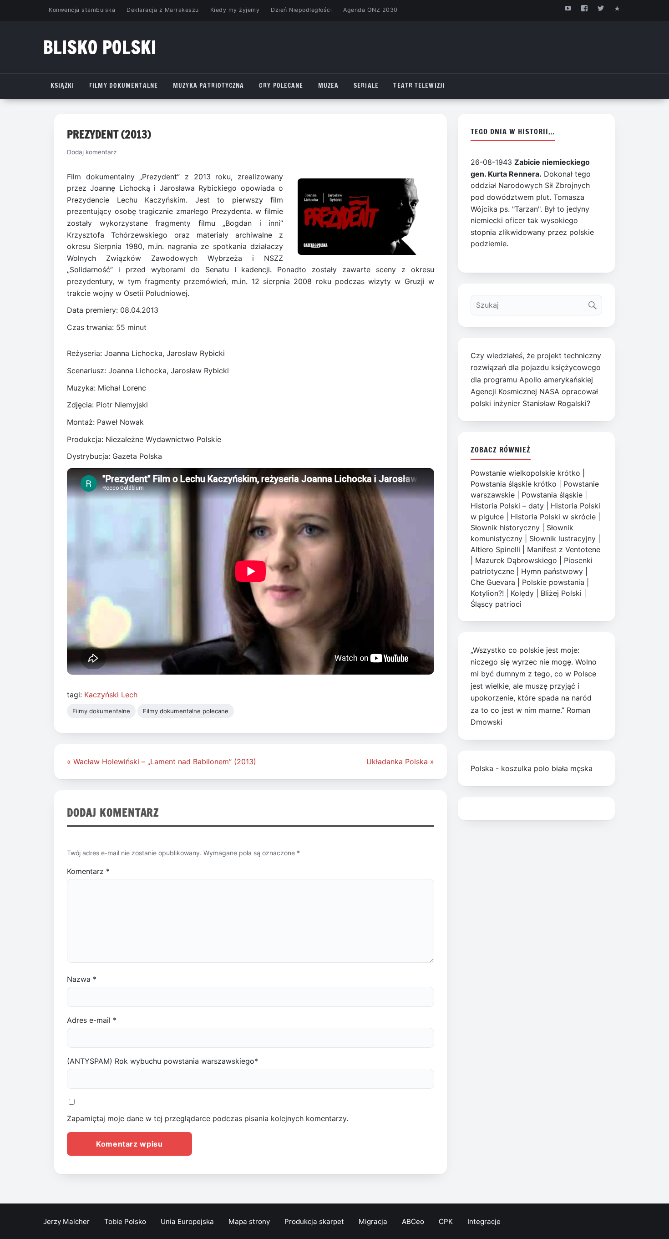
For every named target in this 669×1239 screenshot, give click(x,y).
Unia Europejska (187, 1221)
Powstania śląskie (552, 494)
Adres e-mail (92, 1020)
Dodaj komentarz (92, 152)
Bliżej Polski (561, 593)
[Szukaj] (594, 303)
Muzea (328, 85)
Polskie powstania (553, 582)
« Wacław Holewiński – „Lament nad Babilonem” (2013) (161, 761)
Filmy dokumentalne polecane (185, 711)
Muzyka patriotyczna (208, 85)
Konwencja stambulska (82, 9)
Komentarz (88, 871)
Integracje (484, 1221)
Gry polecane (281, 85)
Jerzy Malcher (66, 1221)
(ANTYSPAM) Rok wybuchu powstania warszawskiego (162, 1061)
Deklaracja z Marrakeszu (162, 9)
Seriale (366, 85)
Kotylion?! (487, 593)
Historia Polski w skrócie (553, 516)
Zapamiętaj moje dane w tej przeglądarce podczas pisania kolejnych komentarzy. (207, 1118)
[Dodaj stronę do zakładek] (617, 8)
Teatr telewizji (419, 85)
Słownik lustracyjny (562, 538)
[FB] (584, 8)
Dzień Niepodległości (301, 9)
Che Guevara (493, 582)
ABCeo (413, 1221)
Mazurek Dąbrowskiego (516, 560)
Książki (63, 85)
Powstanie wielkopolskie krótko (525, 472)
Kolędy (522, 593)
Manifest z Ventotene (563, 549)
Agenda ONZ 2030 (370, 9)
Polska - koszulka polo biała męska (532, 768)
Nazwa (81, 979)
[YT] (568, 8)
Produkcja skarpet (314, 1221)
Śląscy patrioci (496, 604)
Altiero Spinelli (495, 549)
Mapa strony (249, 1221)
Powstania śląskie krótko (514, 483)
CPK (446, 1221)
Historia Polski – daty (507, 505)
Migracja (373, 1221)
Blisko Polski (100, 47)
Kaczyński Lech (110, 694)
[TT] (601, 8)
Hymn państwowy (552, 571)
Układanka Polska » (400, 761)
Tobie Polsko (125, 1221)
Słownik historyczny (505, 527)
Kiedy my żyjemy (235, 9)
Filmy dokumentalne (123, 85)
